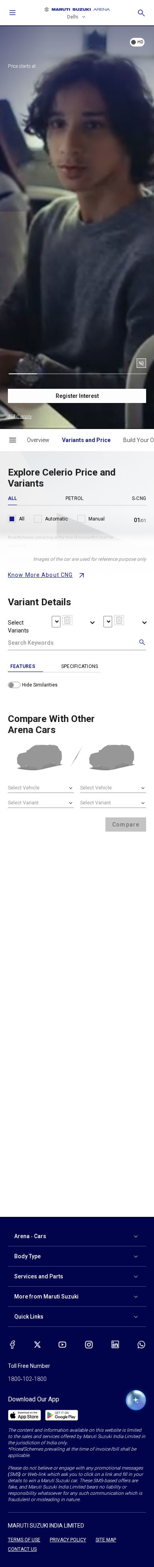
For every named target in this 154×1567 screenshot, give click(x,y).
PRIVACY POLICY (68, 1540)
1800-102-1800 (27, 1379)
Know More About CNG (40, 575)
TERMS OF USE (24, 1540)
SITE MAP (106, 1540)
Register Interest (77, 396)
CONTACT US (22, 1549)
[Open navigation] (12, 12)
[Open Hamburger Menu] (12, 440)
